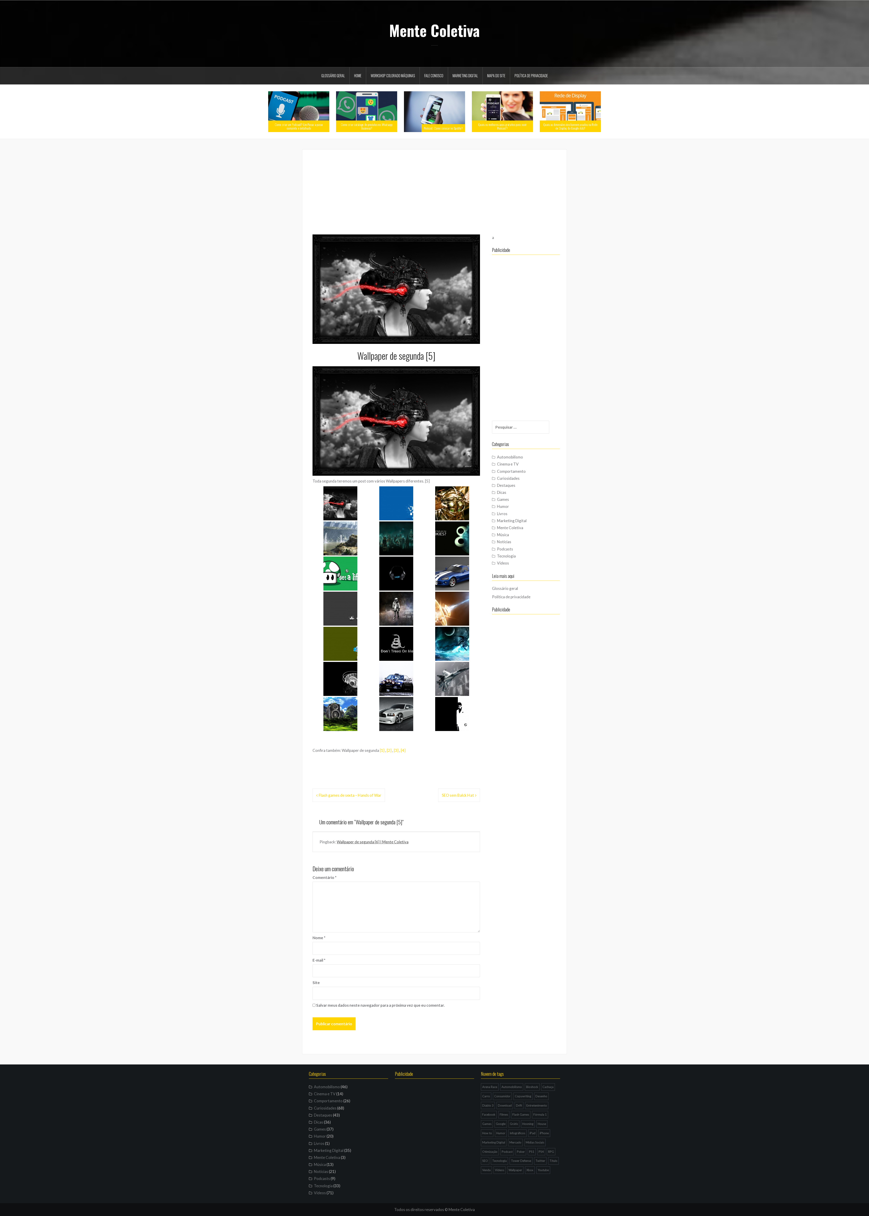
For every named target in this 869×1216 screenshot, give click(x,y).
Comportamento (511, 471)
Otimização (489, 1151)
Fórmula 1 (540, 1114)
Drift (519, 1105)
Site (316, 982)
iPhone (544, 1133)
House (542, 1124)
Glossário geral (333, 75)
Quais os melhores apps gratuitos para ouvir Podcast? (502, 126)
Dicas (501, 492)
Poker (521, 1151)
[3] (396, 750)
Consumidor (502, 1096)
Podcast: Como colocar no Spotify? (443, 128)
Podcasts (505, 549)
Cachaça (548, 1087)
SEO (485, 1161)
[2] (389, 750)
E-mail (319, 960)
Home (357, 75)
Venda (486, 1170)
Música (503, 534)
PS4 (541, 1151)
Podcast (507, 1151)
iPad (532, 1133)
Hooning (527, 1124)
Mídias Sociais (535, 1142)
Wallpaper (515, 1170)
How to (487, 1133)
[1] (382, 750)
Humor (503, 506)
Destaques (506, 485)
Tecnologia (506, 556)
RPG (551, 1151)
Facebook (488, 1114)
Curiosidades (508, 478)
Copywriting (523, 1096)
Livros (502, 513)
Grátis (514, 1124)
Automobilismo (510, 457)
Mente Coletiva (434, 30)
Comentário (325, 877)
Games (503, 499)
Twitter (540, 1161)
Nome (319, 937)
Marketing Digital (465, 75)
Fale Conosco (433, 75)
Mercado (515, 1142)
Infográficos (517, 1133)
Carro (486, 1096)
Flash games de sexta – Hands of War (350, 795)
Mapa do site (496, 75)
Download (505, 1105)
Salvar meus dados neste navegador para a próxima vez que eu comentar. (380, 1005)
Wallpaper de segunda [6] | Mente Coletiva (372, 842)
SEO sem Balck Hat (458, 795)
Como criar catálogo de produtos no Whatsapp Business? (367, 126)
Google (501, 1124)
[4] (403, 750)
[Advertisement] (434, 191)
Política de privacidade (531, 75)
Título (553, 1161)
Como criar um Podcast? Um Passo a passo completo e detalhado (299, 126)
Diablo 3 (488, 1105)
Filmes (504, 1114)
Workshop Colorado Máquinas (393, 75)
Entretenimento (536, 1105)
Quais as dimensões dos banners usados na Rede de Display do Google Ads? (570, 126)
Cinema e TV (508, 464)
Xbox (529, 1170)
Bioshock (532, 1087)
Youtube (543, 1170)
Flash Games (520, 1114)
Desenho (541, 1096)
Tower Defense (521, 1161)
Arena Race (489, 1087)
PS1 (531, 1151)
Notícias (504, 541)
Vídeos (503, 563)
